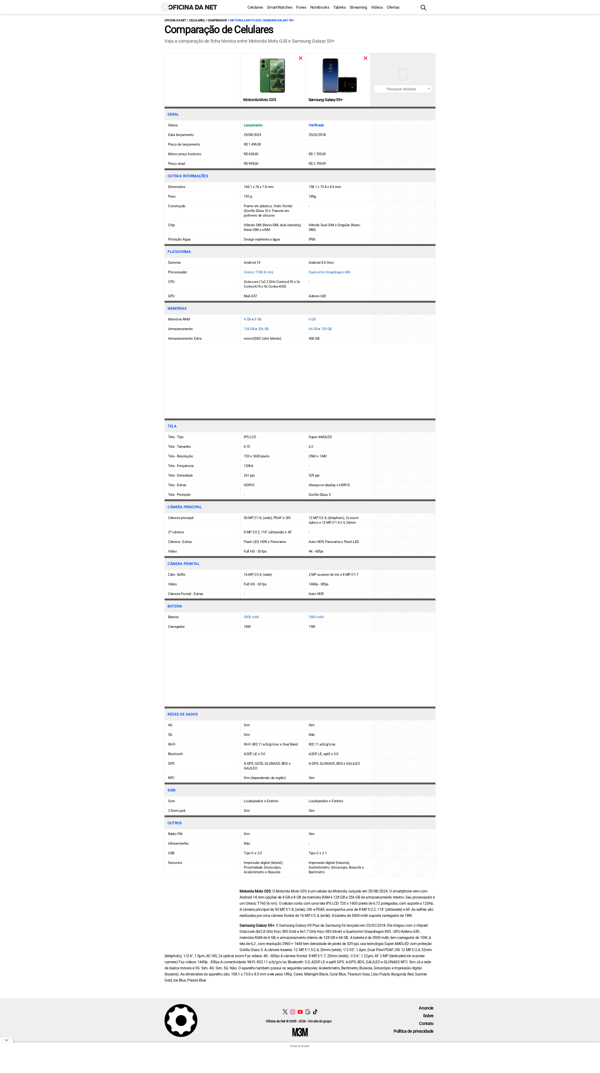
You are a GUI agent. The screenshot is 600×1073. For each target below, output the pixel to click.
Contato (426, 1023)
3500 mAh (316, 617)
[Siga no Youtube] (300, 1012)
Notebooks (320, 7)
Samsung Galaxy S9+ (325, 99)
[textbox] (403, 89)
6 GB (312, 319)
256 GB (263, 329)
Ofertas (393, 7)
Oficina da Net (175, 20)
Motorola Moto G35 (259, 99)
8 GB (257, 319)
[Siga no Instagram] (293, 1012)
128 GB (249, 329)
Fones (301, 7)
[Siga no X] (285, 1012)
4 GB (247, 319)
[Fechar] (301, 58)
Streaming (358, 7)
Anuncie (426, 1007)
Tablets (339, 7)
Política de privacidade (414, 1031)
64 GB (313, 329)
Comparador (217, 20)
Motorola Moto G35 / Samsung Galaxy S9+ (262, 20)
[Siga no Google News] (308, 1012)
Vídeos (377, 7)
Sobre (428, 1015)
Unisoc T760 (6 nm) (258, 272)
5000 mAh (251, 617)
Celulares (255, 7)
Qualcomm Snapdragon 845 (329, 272)
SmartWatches (279, 7)
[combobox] (402, 89)
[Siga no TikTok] (315, 1012)
